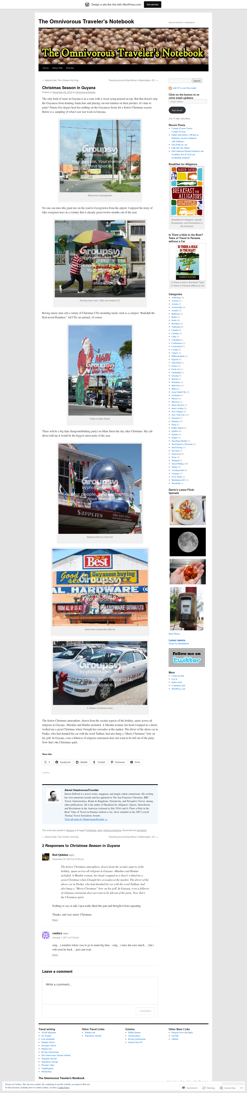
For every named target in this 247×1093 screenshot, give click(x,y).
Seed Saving (177, 447)
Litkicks (175, 1038)
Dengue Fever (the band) (182, 1032)
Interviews (176, 385)
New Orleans (177, 411)
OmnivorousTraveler (85, 92)
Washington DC (178, 479)
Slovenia (175, 450)
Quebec (175, 431)
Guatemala (176, 372)
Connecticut (177, 346)
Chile (174, 336)
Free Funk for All (179, 144)
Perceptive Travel (48, 1045)
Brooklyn (176, 323)
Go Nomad (46, 1035)
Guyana (70, 830)
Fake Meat (176, 362)
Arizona (175, 300)
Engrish (175, 359)
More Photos (174, 633)
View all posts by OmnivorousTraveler (86, 819)
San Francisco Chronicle (182, 444)
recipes (175, 437)
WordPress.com (178, 688)
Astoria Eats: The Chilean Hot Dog (60, 80)
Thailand (175, 460)
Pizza (174, 424)
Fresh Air (176, 369)
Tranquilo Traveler (49, 1058)
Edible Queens (134, 1032)
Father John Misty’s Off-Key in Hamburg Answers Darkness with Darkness (185, 138)
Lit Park (175, 1035)
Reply (55, 919)
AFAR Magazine (48, 1032)
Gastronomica (134, 1035)
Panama (175, 421)
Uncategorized (178, 470)
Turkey (175, 466)
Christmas (91, 830)
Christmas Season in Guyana (68, 87)
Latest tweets (177, 640)
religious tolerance (112, 830)
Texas (174, 457)
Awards (175, 310)
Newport (175, 417)
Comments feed (178, 685)
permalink (141, 830)
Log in (174, 678)
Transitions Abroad (49, 1061)
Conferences (177, 343)
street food (176, 453)
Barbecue (176, 313)
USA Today (177, 476)
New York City (178, 414)
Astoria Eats (177, 307)
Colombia (176, 339)
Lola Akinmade (48, 1038)
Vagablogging (47, 1068)
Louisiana (176, 395)
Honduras (176, 382)
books (174, 320)
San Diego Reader (179, 440)
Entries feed (177, 682)
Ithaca (174, 388)
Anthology (176, 297)
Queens (175, 434)
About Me (57, 68)
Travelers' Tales (47, 1064)
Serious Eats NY (135, 1042)
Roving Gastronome (50, 1051)
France (174, 365)
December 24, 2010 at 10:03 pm (68, 858)
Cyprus (175, 352)
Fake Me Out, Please (181, 147)
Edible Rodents (178, 356)
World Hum (46, 1071)
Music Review (178, 404)
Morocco (175, 401)
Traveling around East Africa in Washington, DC (133, 80)
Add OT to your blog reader (184, 87)
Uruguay (175, 473)
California (176, 326)
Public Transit (177, 427)
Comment (145, 1010)
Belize (174, 316)
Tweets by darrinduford (179, 643)
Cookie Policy (64, 1087)
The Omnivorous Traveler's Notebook (86, 21)
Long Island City (179, 391)
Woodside (176, 483)
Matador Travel (47, 1042)
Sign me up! (177, 110)
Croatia (175, 349)
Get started (152, 4)
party (99, 830)
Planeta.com (46, 1048)
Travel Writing (178, 463)
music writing (177, 408)
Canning (175, 333)
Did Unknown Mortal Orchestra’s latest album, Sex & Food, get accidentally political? (188, 154)
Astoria (175, 303)
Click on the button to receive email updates (184, 96)
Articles (70, 68)
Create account (178, 675)
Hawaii (175, 378)
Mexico (175, 398)
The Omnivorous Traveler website (56, 1055)
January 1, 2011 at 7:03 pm (65, 937)
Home (45, 68)
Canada (175, 329)
